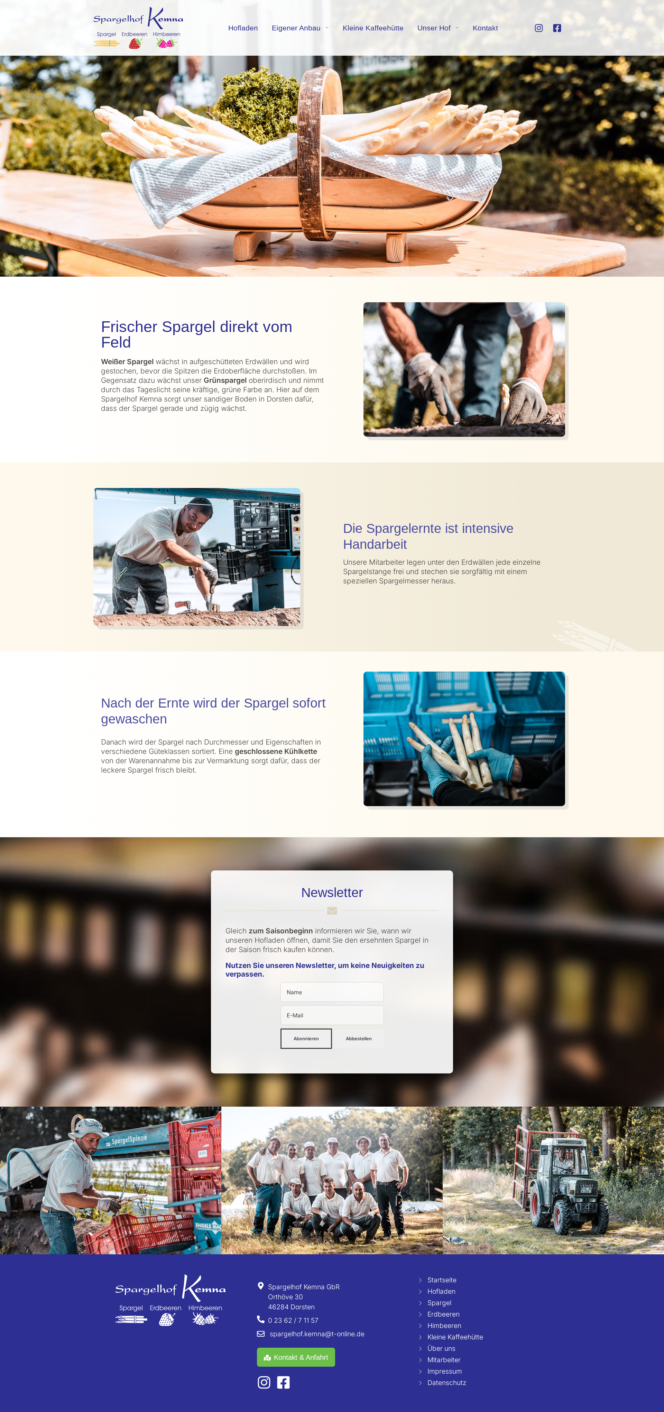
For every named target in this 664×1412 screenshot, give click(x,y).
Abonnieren (306, 1038)
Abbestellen (359, 1038)
